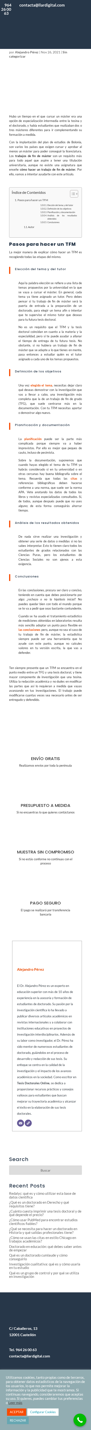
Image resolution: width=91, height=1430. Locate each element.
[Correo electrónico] (20, 1123)
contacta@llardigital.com (29, 1356)
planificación (33, 439)
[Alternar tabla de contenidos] (71, 194)
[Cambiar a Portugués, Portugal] (78, 14)
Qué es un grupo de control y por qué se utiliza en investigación (44, 1275)
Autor (31, 227)
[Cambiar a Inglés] (78, 35)
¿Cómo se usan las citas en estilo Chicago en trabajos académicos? (42, 1239)
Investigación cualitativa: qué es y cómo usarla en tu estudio (44, 1266)
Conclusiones (53, 222)
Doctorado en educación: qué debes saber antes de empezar (45, 1248)
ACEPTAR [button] (16, 1412)
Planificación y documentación (61, 212)
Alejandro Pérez (26, 52)
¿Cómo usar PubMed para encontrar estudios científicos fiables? (43, 1222)
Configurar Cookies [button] (43, 1412)
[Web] (28, 1123)
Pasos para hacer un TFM (33, 200)
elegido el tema (41, 385)
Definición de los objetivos (59, 209)
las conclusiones (29, 630)
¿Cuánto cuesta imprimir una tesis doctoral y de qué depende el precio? (45, 1213)
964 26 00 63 (6, 9)
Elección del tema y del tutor (60, 205)
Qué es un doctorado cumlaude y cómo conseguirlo (38, 1257)
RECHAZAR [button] (18, 1420)
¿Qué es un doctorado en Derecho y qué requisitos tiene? (39, 1204)
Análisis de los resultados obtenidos (62, 217)
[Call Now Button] (80, 1420)
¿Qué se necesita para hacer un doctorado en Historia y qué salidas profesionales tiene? (43, 1231)
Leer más (15, 1403)
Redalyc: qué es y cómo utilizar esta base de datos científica (42, 1195)
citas (74, 478)
